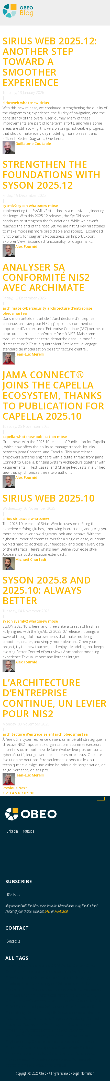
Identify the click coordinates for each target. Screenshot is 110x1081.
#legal (91, 966)
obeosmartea (15, 313)
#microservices (43, 995)
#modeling (14, 1030)
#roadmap (85, 1041)
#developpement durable (79, 1012)
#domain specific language (69, 977)
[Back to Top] (101, 798)
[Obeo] (31, 812)
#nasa (40, 977)
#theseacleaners (39, 1030)
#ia (98, 1001)
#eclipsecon (46, 1047)
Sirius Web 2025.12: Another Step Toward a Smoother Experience (50, 61)
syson (23, 205)
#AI (46, 1024)
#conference (65, 1041)
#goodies (13, 1024)
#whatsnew (43, 1065)
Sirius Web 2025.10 (48, 497)
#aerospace (33, 1024)
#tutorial (13, 989)
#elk (91, 1007)
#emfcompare (34, 1001)
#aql (9, 972)
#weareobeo (37, 1053)
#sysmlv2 (39, 1059)
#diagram (58, 1024)
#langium (13, 1001)
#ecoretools (42, 1041)
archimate (12, 308)
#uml (26, 989)
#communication (61, 1001)
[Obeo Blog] (16, 7)
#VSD (59, 983)
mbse (53, 205)
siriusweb (11, 102)
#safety (61, 1030)
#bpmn (38, 1007)
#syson (54, 1059)
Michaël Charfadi (30, 559)
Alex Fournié (26, 246)
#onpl (40, 972)
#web (66, 1059)
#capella (12, 1065)
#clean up (89, 983)
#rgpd (49, 983)
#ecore (79, 966)
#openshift (79, 995)
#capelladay (24, 972)
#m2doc (84, 972)
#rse (22, 966)
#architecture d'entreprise (72, 1053)
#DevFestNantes (19, 977)
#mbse (26, 1065)
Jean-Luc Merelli (29, 354)
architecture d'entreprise (69, 308)
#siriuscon (26, 1047)
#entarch (23, 1007)
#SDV (55, 966)
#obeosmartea (18, 1059)
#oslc (71, 989)
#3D (93, 995)
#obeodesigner (41, 1036)
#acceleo (73, 983)
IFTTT (47, 911)
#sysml (11, 966)
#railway (12, 983)
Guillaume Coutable (33, 143)
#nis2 (10, 1007)
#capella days (79, 1024)
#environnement (37, 1018)
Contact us (13, 941)
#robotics (85, 1001)
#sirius (60, 1065)
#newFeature (78, 1036)
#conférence (32, 983)
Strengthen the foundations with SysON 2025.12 (52, 174)
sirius (44, 102)
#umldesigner (17, 995)
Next (22, 787)
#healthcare (75, 1007)
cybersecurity (34, 308)
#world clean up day (49, 989)
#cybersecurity (18, 1041)
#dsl (49, 972)
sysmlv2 (10, 205)
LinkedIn (12, 831)
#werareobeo (38, 966)
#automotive (65, 972)
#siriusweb (81, 1059)
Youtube (28, 831)
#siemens (13, 1018)
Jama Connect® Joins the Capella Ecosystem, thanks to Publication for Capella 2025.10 (53, 395)
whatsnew (29, 102)
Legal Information (83, 1073)
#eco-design (16, 1012)
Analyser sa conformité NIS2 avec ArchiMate (46, 277)
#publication (16, 1036)
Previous (10, 787)
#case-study (68, 1047)
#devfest (76, 1030)
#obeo (11, 1047)
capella (9, 436)
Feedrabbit (61, 911)
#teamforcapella (42, 1012)
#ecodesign (76, 1018)
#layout (58, 1018)
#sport (63, 995)
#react (61, 1036)
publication (46, 436)
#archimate (15, 1053)
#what (66, 966)
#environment (89, 989)
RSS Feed (13, 894)
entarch (55, 734)
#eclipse (86, 1047)
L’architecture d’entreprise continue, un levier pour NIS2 (55, 698)
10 (32, 793)
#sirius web (54, 1007)
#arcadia (94, 1018)
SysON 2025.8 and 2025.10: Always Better (47, 590)
